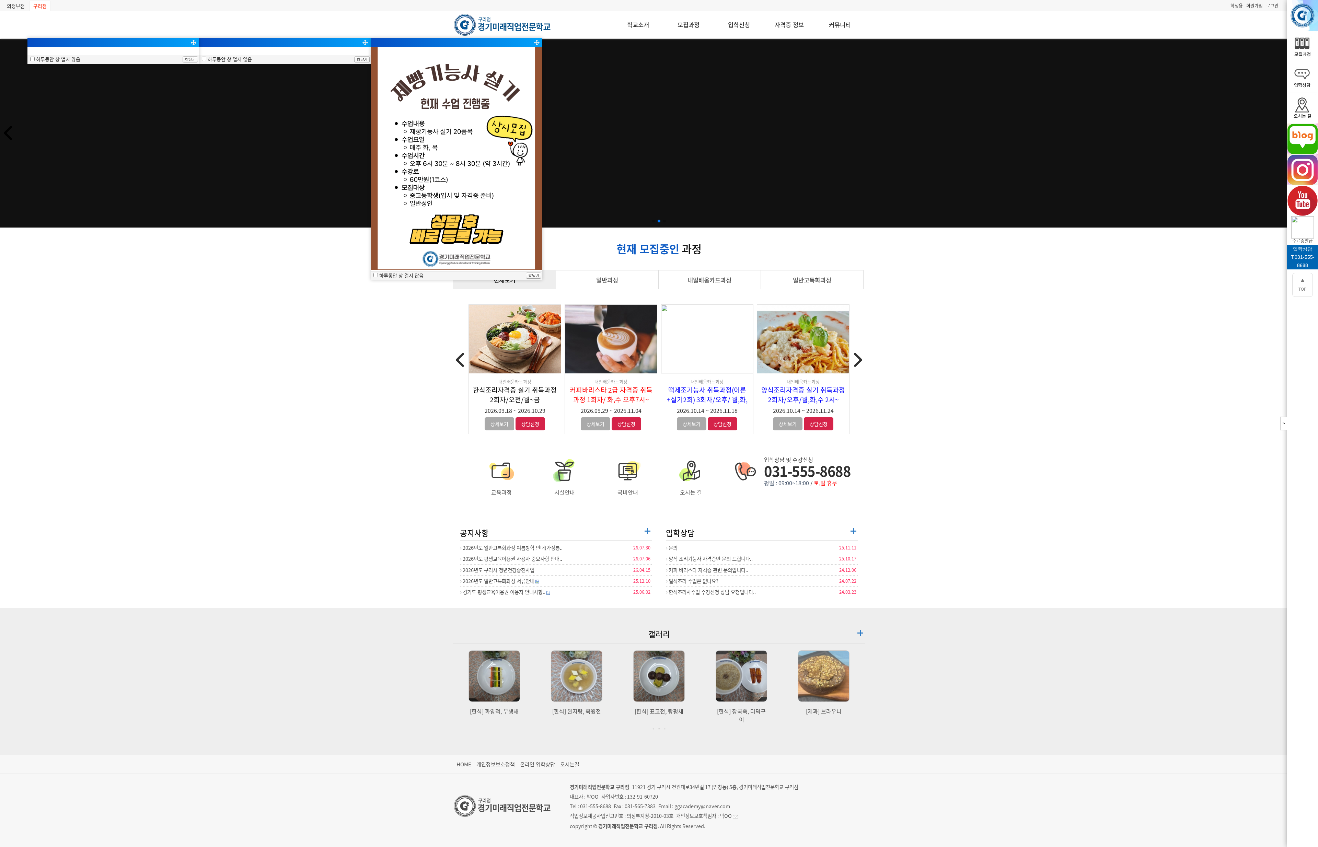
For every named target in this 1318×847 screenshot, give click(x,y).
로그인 (1272, 5)
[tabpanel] (494, 682)
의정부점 (16, 5)
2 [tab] (660, 728)
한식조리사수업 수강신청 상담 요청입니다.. (712, 592)
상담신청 (530, 423)
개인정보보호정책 (495, 764)
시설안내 (564, 492)
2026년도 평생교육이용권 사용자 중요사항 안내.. (512, 558)
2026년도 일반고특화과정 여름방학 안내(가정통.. (512, 548)
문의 (673, 548)
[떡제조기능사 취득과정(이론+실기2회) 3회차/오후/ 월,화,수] (707, 339)
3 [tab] (665, 728)
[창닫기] (190, 60)
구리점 (40, 5)
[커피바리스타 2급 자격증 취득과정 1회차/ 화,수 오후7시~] (611, 339)
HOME (463, 764)
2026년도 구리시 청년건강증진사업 (498, 570)
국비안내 (627, 492)
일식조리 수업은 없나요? (693, 581)
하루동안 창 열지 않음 (58, 59)
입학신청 (739, 24)
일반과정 (607, 280)
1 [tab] (654, 728)
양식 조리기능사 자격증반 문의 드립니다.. (710, 558)
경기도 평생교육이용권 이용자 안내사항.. (504, 592)
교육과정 (501, 492)
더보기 (647, 531)
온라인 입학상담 (537, 764)
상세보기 (499, 423)
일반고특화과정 (812, 280)
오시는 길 (691, 492)
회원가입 (1254, 5)
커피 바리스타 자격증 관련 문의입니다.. (708, 570)
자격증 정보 (789, 24)
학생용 (1236, 5)
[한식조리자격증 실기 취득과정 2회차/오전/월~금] (515, 339)
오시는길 (569, 764)
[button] (653, 221)
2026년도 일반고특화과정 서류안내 (498, 581)
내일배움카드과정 (709, 280)
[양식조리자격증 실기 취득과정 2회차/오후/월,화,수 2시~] (803, 339)
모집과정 (689, 24)
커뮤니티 (840, 24)
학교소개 (638, 24)
